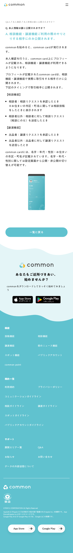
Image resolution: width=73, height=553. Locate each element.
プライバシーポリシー (50, 387)
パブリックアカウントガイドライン (24, 425)
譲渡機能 (10, 345)
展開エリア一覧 (13, 447)
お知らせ (10, 457)
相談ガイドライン (14, 406)
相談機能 (43, 336)
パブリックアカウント (50, 355)
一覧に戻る (36, 232)
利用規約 (10, 387)
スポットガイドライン (17, 415)
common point (13, 364)
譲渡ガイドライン (47, 406)
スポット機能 (12, 355)
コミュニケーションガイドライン (23, 396)
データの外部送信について (19, 466)
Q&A (7, 22)
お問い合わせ (45, 457)
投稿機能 (10, 336)
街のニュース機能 (47, 345)
